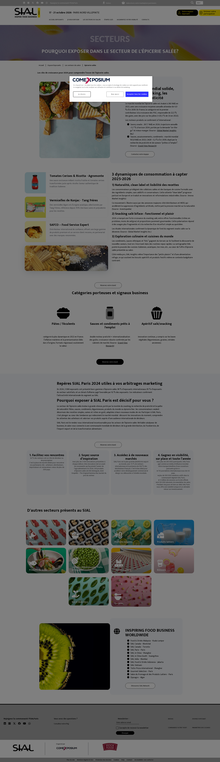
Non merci (115, 94)
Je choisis (82, 94)
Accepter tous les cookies (137, 94)
